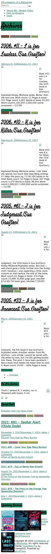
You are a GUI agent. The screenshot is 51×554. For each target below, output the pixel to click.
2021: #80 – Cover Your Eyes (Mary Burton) (24, 447)
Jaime (44, 432)
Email (9, 15)
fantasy (5, 484)
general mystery (9, 194)
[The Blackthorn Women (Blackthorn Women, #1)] (21, 530)
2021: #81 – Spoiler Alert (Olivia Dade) (21, 424)
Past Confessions (15, 13)
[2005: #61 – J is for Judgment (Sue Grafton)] (21, 260)
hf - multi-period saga (13, 462)
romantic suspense (28, 442)
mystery (5, 36)
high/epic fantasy (19, 484)
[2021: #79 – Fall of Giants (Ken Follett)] (17, 457)
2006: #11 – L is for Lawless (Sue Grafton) (23, 50)
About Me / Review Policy (20, 10)
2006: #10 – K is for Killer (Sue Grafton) (21, 126)
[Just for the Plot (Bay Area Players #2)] (7, 530)
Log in (44, 519)
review (34, 36)
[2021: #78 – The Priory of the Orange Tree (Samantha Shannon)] (25, 479)
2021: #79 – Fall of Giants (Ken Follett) (22, 466)
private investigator (20, 36)
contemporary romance (13, 415)
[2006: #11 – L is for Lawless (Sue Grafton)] (18, 92)
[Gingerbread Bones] (34, 529)
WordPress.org (22, 536)
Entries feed (44, 523)
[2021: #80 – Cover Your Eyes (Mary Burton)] (19, 437)
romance (38, 415)
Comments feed (22, 533)
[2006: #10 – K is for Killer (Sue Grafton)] (18, 168)
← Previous (12, 375)
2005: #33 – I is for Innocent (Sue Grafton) (24, 305)
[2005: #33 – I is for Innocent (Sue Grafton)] (21, 347)
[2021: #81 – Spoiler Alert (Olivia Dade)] (17, 411)
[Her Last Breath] (7, 551)
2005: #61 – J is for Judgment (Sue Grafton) (20, 214)
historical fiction (34, 462)
